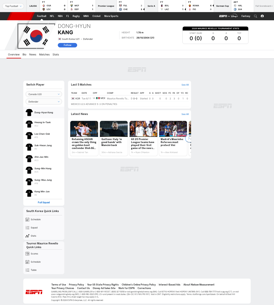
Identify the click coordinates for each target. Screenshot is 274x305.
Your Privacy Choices (62, 288)
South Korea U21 (71, 39)
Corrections (144, 288)
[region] (129, 99)
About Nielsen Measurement (199, 284)
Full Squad (44, 202)
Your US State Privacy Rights (103, 284)
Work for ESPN (126, 288)
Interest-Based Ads (169, 284)
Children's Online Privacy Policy (139, 284)
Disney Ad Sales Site (104, 288)
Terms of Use (58, 284)
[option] (84, 138)
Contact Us (83, 288)
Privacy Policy (76, 284)
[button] (255, 16)
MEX (102, 98)
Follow (67, 45)
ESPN (21, 16)
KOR (77, 98)
